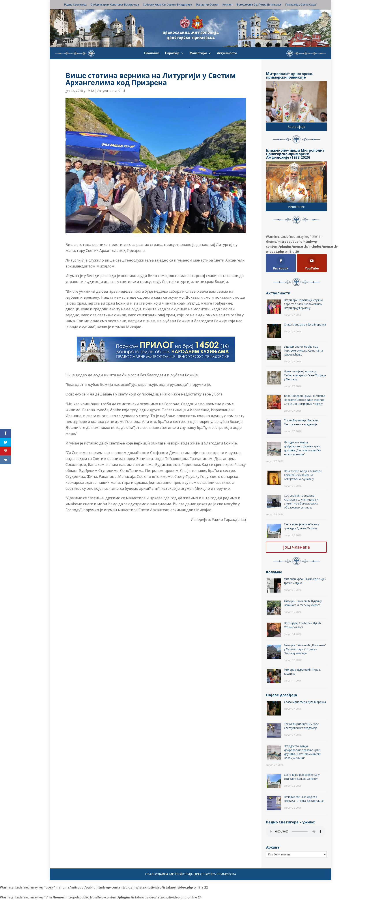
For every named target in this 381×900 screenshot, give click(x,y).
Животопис (296, 207)
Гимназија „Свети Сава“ (301, 4)
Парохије (172, 53)
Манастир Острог (207, 4)
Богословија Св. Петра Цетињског (259, 4)
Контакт (227, 4)
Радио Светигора (75, 4)
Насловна (151, 53)
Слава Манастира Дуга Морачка (305, 324)
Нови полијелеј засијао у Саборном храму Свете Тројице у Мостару (305, 375)
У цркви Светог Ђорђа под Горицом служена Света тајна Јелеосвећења (303, 350)
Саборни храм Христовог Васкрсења (115, 4)
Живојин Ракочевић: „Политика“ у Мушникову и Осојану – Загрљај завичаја (305, 649)
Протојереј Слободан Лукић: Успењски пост (302, 625)
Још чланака (296, 547)
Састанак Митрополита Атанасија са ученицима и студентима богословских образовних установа (301, 501)
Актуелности (227, 53)
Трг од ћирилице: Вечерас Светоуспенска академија (301, 422)
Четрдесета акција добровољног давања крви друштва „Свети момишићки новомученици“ (302, 448)
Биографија (296, 126)
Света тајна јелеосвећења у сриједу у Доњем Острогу (301, 526)
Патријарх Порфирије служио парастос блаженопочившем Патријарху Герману (303, 304)
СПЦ (121, 90)
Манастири (198, 53)
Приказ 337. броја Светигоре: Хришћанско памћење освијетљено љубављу (303, 475)
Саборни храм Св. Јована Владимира (167, 4)
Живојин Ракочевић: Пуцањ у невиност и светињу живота (303, 603)
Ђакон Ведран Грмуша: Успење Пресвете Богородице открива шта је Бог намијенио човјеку (304, 400)
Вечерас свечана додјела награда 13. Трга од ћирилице (304, 799)
